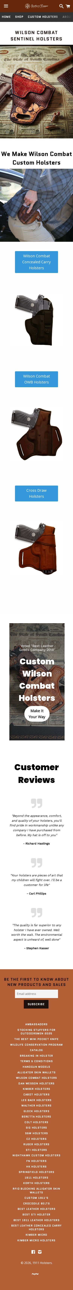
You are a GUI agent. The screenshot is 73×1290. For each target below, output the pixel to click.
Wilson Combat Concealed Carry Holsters (36, 261)
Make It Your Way (37, 713)
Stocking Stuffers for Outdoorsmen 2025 (36, 1032)
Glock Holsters (37, 1111)
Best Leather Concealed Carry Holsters (36, 1227)
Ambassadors (36, 1024)
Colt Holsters (36, 1122)
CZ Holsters (36, 1139)
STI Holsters (36, 1150)
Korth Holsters (36, 1183)
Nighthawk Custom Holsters (36, 1155)
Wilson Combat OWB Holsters (36, 379)
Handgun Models (36, 1067)
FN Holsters (36, 1161)
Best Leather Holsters (36, 1209)
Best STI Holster (36, 1214)
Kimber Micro (36, 1235)
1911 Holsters (36, 1178)
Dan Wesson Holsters (36, 1083)
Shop (19, 17)
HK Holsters (36, 1166)
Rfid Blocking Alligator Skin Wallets (36, 1190)
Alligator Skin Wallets (36, 1072)
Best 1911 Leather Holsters (36, 1220)
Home (6, 17)
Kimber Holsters (36, 1089)
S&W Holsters (36, 1133)
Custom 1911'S (36, 1198)
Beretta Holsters (36, 1116)
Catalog (36, 1050)
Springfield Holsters (36, 1172)
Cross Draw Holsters (36, 493)
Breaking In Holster (36, 1056)
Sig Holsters (36, 1128)
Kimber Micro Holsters (36, 1240)
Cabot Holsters (36, 1094)
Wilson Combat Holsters (36, 1078)
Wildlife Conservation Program (36, 1045)
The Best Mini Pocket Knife (36, 1039)
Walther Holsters (36, 1105)
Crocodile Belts (36, 1203)
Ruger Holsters (36, 1144)
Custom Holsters (43, 17)
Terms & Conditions (36, 1061)
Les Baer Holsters (36, 1100)
